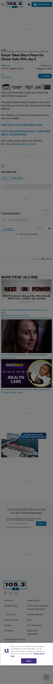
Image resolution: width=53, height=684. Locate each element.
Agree (28, 661)
